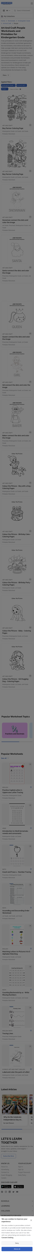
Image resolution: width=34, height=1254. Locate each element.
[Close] (30, 590)
